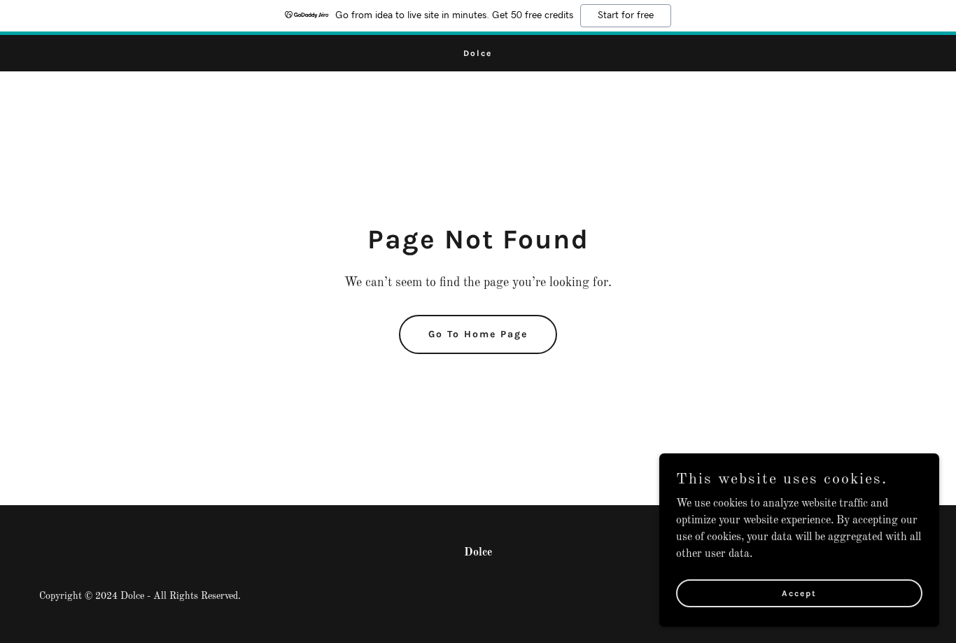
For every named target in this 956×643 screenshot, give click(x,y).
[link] (477, 53)
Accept (799, 593)
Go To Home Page (478, 334)
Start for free (626, 15)
